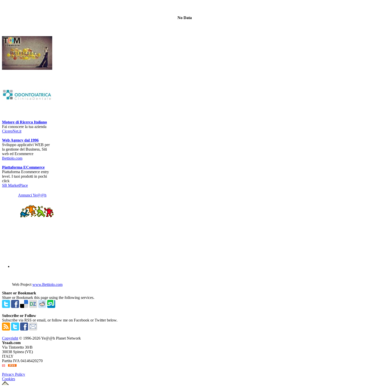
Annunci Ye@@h (32, 195)
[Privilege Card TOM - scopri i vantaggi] (27, 68)
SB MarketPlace (15, 185)
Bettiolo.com (12, 158)
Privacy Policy (13, 374)
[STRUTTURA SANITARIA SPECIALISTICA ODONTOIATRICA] (27, 118)
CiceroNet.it (11, 131)
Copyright (10, 338)
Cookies (8, 379)
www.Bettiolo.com (47, 284)
